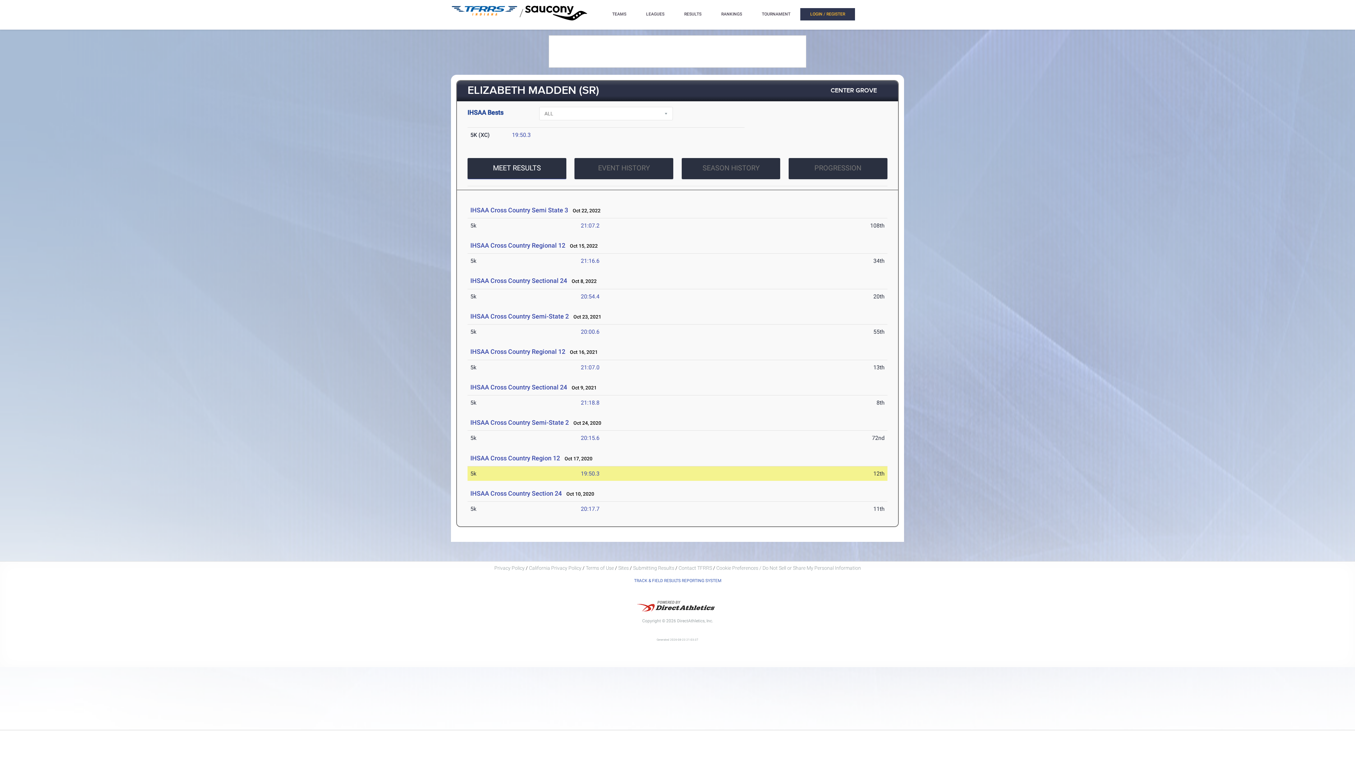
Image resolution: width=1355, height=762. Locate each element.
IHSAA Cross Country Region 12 (515, 458)
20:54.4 (590, 296)
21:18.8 (590, 402)
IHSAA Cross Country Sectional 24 (518, 280)
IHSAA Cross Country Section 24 (516, 493)
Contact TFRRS (696, 568)
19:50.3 (521, 135)
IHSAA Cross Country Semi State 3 (519, 210)
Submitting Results (653, 568)
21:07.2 (590, 225)
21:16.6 (590, 261)
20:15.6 (590, 438)
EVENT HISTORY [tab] (624, 168)
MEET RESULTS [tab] (517, 168)
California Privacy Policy (555, 568)
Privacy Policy (509, 568)
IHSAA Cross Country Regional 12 (517, 245)
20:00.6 (590, 331)
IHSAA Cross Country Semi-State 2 (519, 316)
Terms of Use (600, 568)
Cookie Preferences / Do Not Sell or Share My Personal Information (788, 568)
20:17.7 (590, 509)
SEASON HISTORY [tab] (731, 168)
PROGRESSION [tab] (837, 168)
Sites (623, 568)
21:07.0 (590, 367)
